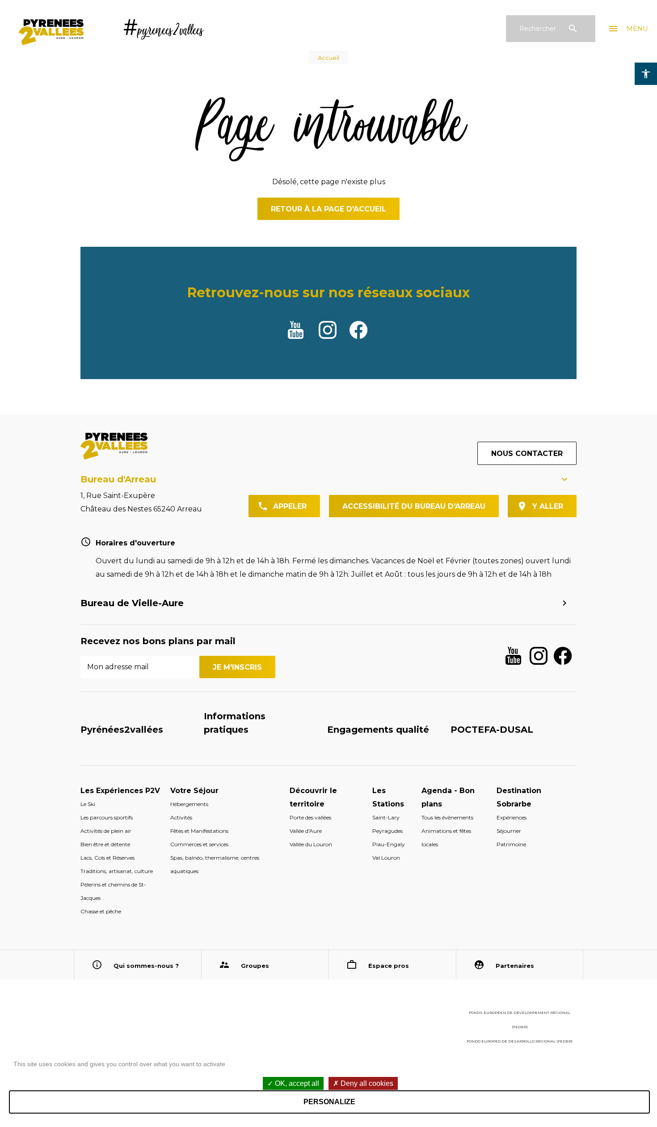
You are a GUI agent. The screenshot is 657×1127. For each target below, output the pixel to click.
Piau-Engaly (388, 844)
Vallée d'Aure (306, 830)
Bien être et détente (105, 844)
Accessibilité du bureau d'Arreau (413, 506)
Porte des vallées (310, 817)
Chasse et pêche (100, 911)
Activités (181, 817)
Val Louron (386, 857)
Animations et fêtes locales (446, 837)
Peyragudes (387, 830)
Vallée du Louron (311, 844)
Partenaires (515, 965)
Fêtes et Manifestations (199, 830)
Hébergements (189, 804)
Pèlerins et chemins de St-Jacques (113, 891)
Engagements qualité (378, 729)
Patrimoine (511, 844)
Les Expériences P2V (120, 790)
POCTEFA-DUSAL (492, 729)
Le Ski (87, 804)
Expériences (511, 817)
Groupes (255, 965)
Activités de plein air (105, 830)
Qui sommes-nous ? (146, 965)
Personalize (329, 1102)
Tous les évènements (447, 817)
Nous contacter (527, 453)
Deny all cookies (366, 1083)
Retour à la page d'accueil (328, 209)
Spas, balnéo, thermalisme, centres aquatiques (214, 864)
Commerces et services (199, 844)
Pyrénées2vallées (121, 729)
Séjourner (509, 830)
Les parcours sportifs (106, 817)
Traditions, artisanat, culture (116, 871)
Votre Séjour (194, 790)
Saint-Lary (386, 817)
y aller (547, 506)
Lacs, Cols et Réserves (107, 857)
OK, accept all (296, 1083)
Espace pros (388, 965)
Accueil (328, 57)
